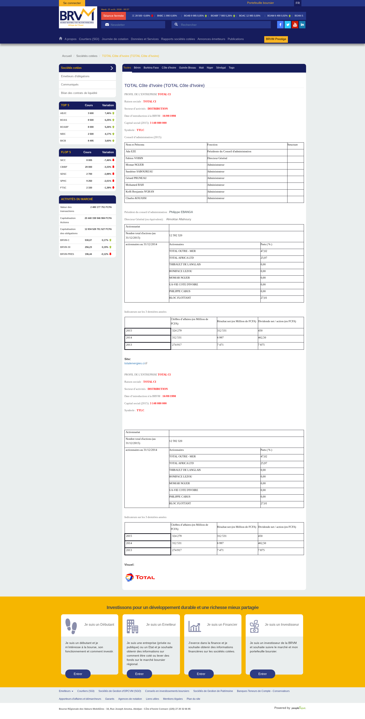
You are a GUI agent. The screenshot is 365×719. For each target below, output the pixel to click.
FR (298, 3)
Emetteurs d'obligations (75, 76)
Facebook (280, 28)
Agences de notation (130, 698)
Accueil (60, 39)
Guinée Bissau (187, 67)
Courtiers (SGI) (89, 39)
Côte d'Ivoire (169, 67)
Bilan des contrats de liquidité (79, 93)
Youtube (295, 28)
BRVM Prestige (276, 39)
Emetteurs (65, 691)
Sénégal (221, 67)
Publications (236, 39)
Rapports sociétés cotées (178, 39)
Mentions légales (173, 698)
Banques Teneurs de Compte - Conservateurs (263, 691)
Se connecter (72, 3)
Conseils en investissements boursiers (167, 691)
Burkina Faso (151, 67)
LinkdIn (302, 28)
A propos (70, 39)
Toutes (127, 67)
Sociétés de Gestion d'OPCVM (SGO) (119, 691)
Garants (109, 698)
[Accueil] (78, 17)
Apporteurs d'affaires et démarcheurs (80, 698)
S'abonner (107, 24)
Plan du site (193, 698)
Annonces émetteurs (211, 39)
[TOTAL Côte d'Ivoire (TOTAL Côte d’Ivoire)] (140, 577)
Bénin (137, 67)
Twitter (288, 28)
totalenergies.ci (135, 363)
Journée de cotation (115, 39)
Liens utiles (152, 698)
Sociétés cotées (86, 56)
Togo (231, 67)
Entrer (78, 674)
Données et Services (145, 39)
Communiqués (70, 84)
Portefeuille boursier (260, 2)
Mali (201, 67)
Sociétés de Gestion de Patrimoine (213, 691)
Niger (210, 67)
